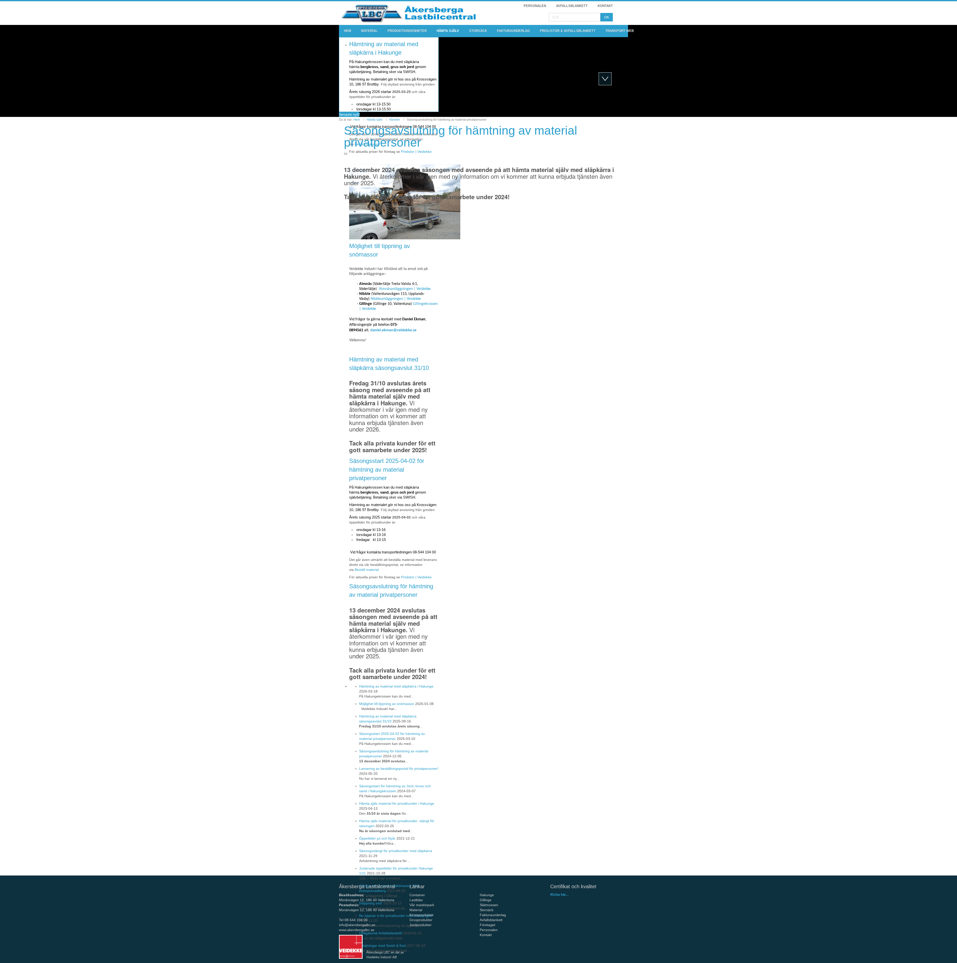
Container (417, 895)
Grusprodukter (420, 920)
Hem (356, 119)
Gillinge (485, 900)
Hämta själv (375, 119)
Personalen (489, 930)
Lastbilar (416, 900)
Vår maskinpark (421, 905)
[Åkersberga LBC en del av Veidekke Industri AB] (351, 947)
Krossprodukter (421, 915)
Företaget (487, 925)
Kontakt (486, 935)
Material (415, 910)
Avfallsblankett (491, 920)
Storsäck (486, 910)
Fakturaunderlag (493, 915)
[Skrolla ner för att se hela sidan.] (605, 78)
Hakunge (487, 895)
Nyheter (394, 119)
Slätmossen (489, 905)
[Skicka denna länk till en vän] (347, 154)
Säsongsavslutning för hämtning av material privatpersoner (460, 136)
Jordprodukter (420, 925)
